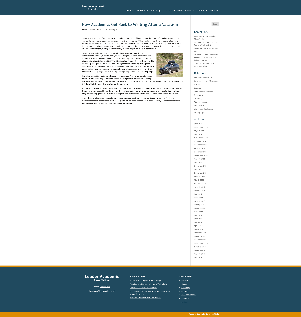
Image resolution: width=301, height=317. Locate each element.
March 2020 (199, 180)
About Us (202, 10)
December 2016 (201, 208)
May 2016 (198, 222)
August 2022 (199, 159)
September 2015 (201, 250)
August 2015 (199, 254)
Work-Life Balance (202, 105)
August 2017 (199, 201)
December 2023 (201, 145)
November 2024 (201, 138)
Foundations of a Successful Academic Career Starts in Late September (206, 57)
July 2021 (198, 169)
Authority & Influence (203, 77)
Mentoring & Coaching (203, 91)
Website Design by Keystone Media (204, 314)
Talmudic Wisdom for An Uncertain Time (145, 297)
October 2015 (200, 247)
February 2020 (200, 183)
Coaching (155, 10)
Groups (130, 10)
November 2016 (201, 211)
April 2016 (198, 225)
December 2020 (201, 173)
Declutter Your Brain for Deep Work (143, 288)
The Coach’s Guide (172, 10)
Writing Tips (114, 29)
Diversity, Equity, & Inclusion (206, 81)
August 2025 (199, 130)
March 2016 (199, 229)
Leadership (199, 88)
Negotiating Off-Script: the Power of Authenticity (148, 284)
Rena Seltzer (89, 29)
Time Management (202, 102)
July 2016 (198, 215)
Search (215, 24)
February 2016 (200, 233)
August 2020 (199, 176)
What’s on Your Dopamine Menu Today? (145, 280)
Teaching (198, 98)
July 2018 (198, 194)
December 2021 (201, 166)
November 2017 (201, 197)
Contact (214, 10)
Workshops (142, 10)
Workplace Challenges (203, 109)
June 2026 (198, 123)
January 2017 (199, 204)
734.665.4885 (105, 287)
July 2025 (198, 134)
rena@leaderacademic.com (104, 291)
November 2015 (201, 243)
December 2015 (201, 240)
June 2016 (198, 218)
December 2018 (201, 190)
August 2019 (199, 187)
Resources (190, 10)
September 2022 (201, 155)
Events (197, 84)
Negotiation (199, 95)
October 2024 (200, 141)
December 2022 (201, 152)
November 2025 (201, 127)
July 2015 (198, 257)
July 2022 (198, 162)
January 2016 (199, 236)
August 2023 (199, 148)
